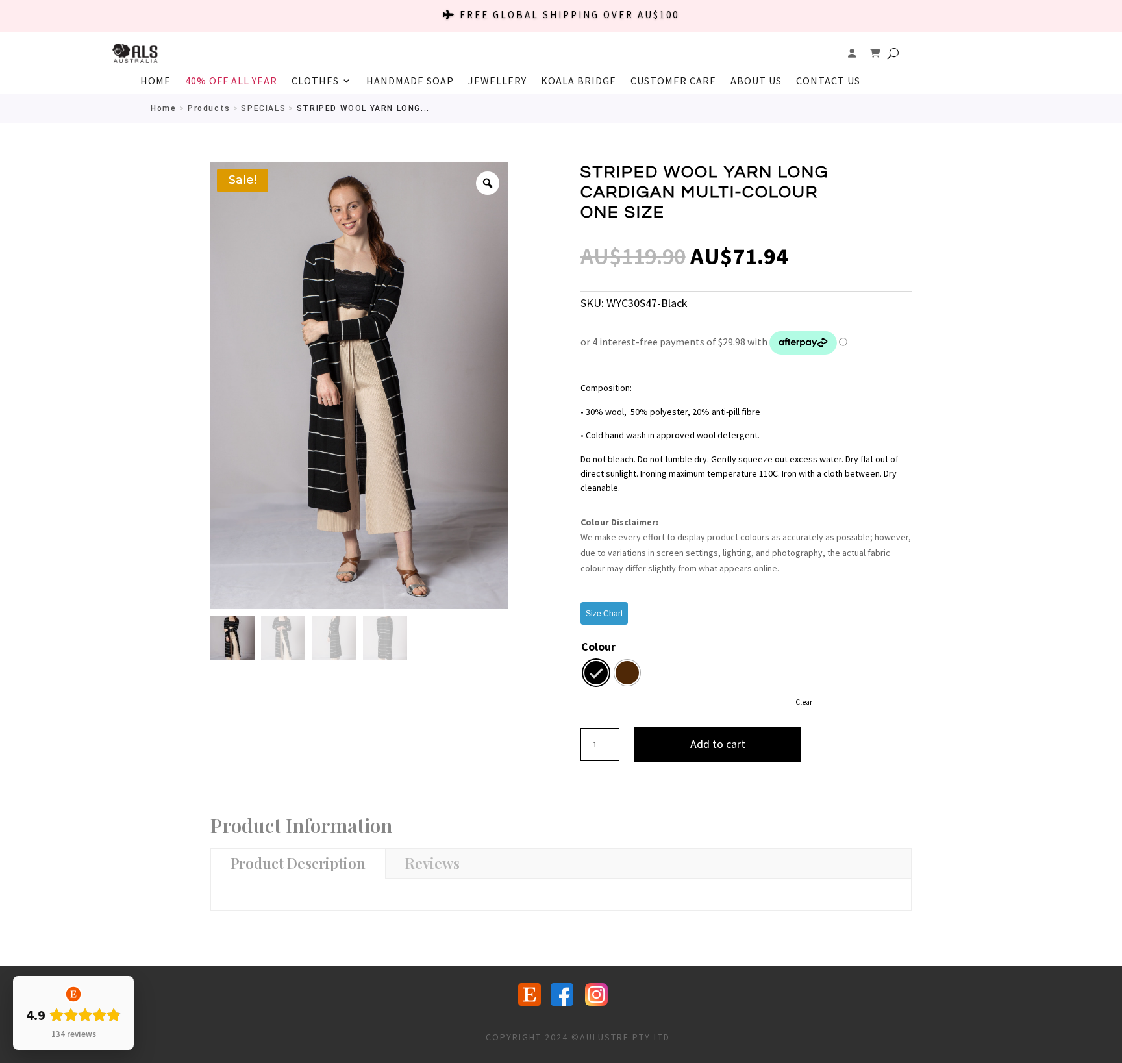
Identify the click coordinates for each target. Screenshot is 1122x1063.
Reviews (432, 863)
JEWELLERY (497, 81)
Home (163, 108)
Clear (803, 702)
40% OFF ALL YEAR (231, 81)
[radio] (596, 673)
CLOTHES (315, 81)
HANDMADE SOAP (410, 81)
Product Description (298, 863)
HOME (155, 81)
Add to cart (717, 743)
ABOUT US (756, 81)
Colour (598, 646)
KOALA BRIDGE (578, 81)
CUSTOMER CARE (673, 81)
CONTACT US (828, 81)
